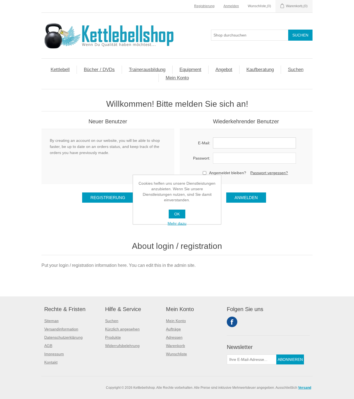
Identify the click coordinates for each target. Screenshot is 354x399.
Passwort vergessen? (269, 173)
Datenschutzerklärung (63, 337)
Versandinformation (61, 329)
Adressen (174, 337)
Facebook (232, 322)
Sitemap (51, 321)
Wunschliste (176, 354)
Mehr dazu (177, 223)
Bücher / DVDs (99, 69)
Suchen (295, 69)
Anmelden (231, 6)
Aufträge (173, 329)
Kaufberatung (260, 69)
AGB (48, 345)
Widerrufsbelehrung (122, 345)
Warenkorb (175, 345)
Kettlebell (60, 69)
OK (177, 214)
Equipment (190, 69)
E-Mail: (204, 143)
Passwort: (201, 158)
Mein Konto (177, 77)
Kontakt (51, 362)
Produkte (113, 337)
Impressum (54, 354)
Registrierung (204, 6)
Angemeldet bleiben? (227, 173)
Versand (304, 388)
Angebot (223, 69)
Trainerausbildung (147, 69)
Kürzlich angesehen (122, 329)
